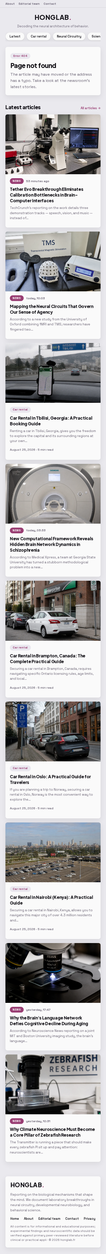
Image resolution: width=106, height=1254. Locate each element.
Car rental (39, 36)
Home (14, 1218)
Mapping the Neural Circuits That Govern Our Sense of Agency (51, 309)
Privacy (89, 1218)
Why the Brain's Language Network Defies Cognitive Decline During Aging (49, 1020)
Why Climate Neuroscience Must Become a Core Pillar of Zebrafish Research (52, 1132)
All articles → (91, 108)
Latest (15, 36)
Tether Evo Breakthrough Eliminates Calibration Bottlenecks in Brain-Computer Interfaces (46, 194)
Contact (50, 3)
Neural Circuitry (69, 36)
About (10, 3)
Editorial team (29, 3)
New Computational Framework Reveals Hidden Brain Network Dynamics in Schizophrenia (51, 544)
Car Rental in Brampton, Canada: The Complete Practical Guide (47, 658)
